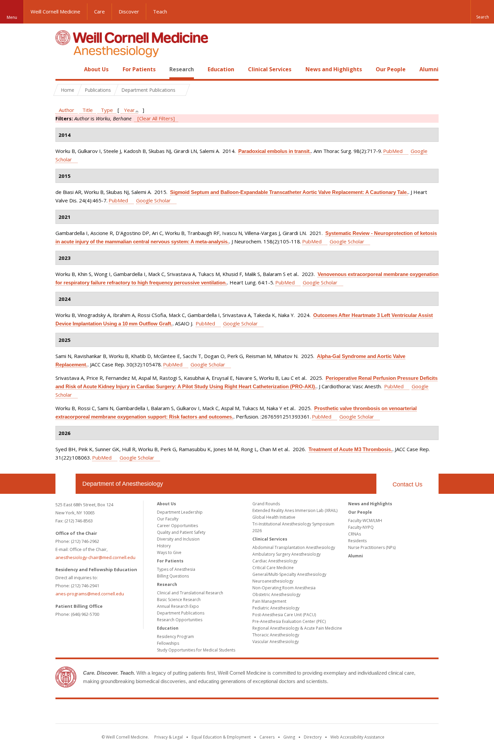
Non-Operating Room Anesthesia (284, 588)
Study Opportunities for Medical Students (196, 650)
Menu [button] (12, 17)
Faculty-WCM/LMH (365, 520)
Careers (267, 737)
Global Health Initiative (273, 517)
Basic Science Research (179, 599)
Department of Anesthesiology (122, 483)
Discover (129, 11)
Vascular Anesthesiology (275, 641)
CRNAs (354, 534)
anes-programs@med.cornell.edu (89, 594)
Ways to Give (169, 552)
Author (66, 110)
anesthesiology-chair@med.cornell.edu (95, 557)
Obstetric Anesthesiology (276, 594)
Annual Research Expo (178, 606)
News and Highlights (333, 69)
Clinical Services (269, 69)
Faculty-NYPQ (361, 527)
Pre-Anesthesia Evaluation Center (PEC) (289, 621)
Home (63, 69)
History (164, 546)
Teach (160, 11)
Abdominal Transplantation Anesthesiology (293, 547)
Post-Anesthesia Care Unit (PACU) (284, 615)
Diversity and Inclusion (178, 539)
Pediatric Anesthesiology (275, 608)
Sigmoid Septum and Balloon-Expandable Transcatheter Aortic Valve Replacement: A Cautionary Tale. (289, 192)
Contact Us (407, 484)
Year (129, 110)
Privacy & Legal (168, 737)
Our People (391, 69)
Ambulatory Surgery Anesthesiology (286, 554)
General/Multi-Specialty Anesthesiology (289, 574)
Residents (357, 541)
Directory (313, 737)
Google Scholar (153, 200)
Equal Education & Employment (221, 737)
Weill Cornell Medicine (55, 11)
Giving (289, 737)
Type (107, 110)
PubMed (393, 151)
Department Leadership (180, 512)
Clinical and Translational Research (190, 593)
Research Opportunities (179, 620)
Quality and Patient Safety (181, 532)
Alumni (429, 69)
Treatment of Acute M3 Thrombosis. (350, 449)
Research (181, 69)
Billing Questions (173, 576)
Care (99, 11)
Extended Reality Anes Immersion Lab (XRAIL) (294, 510)
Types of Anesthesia (176, 569)
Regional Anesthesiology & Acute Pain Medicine (297, 628)
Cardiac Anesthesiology (274, 561)
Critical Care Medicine (273, 567)
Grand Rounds (266, 504)
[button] (482, 12)
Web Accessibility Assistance (357, 737)
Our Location (65, 484)
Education (221, 69)
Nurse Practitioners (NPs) (372, 547)
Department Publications (180, 613)
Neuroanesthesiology (272, 581)
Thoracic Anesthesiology (275, 635)
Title (87, 110)
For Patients (139, 69)
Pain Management (269, 601)
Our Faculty (167, 519)
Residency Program (175, 636)
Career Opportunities (177, 525)
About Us (96, 69)
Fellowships (168, 643)
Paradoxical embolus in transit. (274, 151)
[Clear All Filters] (156, 118)
